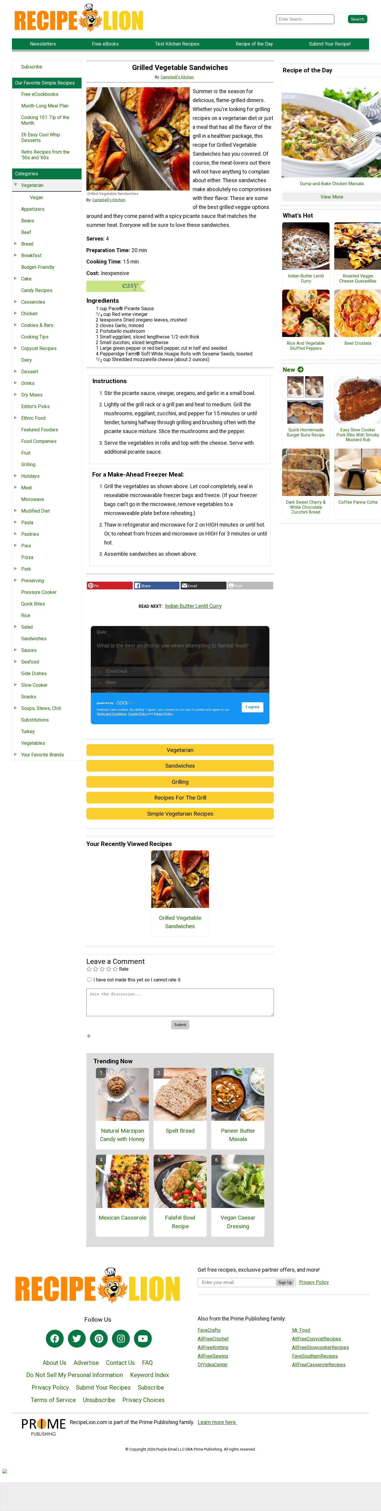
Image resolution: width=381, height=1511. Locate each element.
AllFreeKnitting (213, 1347)
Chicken (29, 313)
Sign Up (285, 1282)
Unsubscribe (99, 1400)
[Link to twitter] (77, 1339)
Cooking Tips (35, 337)
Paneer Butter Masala (238, 1135)
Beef (26, 232)
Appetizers (32, 209)
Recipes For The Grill (180, 797)
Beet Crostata (358, 343)
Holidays (30, 476)
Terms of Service (53, 1400)
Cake (26, 279)
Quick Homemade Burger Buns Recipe (306, 433)
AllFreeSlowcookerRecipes (320, 1347)
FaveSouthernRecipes (315, 1356)
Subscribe (31, 67)
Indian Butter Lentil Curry (193, 606)
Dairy (26, 360)
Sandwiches (33, 638)
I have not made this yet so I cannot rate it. (137, 980)
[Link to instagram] (121, 1339)
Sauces (29, 650)
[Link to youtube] (143, 1339)
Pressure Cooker (39, 592)
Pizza (27, 557)
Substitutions (35, 720)
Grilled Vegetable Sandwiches (180, 922)
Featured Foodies (39, 430)
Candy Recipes (36, 290)
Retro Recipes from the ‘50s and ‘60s (45, 154)
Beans (27, 221)
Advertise (86, 1362)
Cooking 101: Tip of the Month (45, 120)
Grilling (28, 464)
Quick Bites (33, 604)
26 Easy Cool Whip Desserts (40, 137)
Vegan (36, 197)
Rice (25, 615)
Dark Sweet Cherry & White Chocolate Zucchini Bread (306, 507)
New (289, 369)
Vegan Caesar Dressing (238, 1222)
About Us (54, 1362)
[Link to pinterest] (99, 1339)
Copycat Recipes (39, 348)
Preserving (32, 580)
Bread (27, 244)
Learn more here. (217, 1422)
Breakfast (31, 255)
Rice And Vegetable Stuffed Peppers (306, 346)
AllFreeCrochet (213, 1339)
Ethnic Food (33, 418)
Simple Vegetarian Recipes (180, 813)
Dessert (29, 371)
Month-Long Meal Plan (44, 106)
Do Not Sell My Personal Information (74, 1375)
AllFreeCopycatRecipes (316, 1339)
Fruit (25, 453)
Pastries (30, 534)
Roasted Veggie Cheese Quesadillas (358, 279)
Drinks (28, 383)
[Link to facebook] (55, 1339)
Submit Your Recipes (103, 1387)
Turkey (28, 731)
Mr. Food (301, 1330)
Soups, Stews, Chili (41, 708)
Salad (27, 627)
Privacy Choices (143, 1400)
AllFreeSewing (213, 1356)
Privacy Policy (50, 1387)
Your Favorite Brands (42, 755)
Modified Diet (35, 511)
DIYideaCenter (213, 1365)
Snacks (28, 697)
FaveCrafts (209, 1330)
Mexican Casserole (122, 1217)
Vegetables (33, 743)
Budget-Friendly (37, 267)
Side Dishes (34, 673)
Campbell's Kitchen (177, 77)
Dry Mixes (32, 395)
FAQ (147, 1362)
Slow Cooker (34, 685)
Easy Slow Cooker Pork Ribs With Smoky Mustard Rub (358, 435)
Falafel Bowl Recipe (180, 1222)
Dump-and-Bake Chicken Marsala (332, 184)
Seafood (30, 662)
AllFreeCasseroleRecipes (319, 1365)
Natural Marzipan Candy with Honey (122, 1135)
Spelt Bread (180, 1130)
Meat (26, 488)
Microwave (32, 499)
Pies (26, 546)
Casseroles (33, 302)
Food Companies (39, 441)
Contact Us (120, 1362)
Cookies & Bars (37, 325)
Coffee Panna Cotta (357, 502)
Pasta (27, 522)
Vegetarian (32, 185)
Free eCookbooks (39, 94)
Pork (26, 569)
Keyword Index (149, 1375)
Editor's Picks (35, 406)
